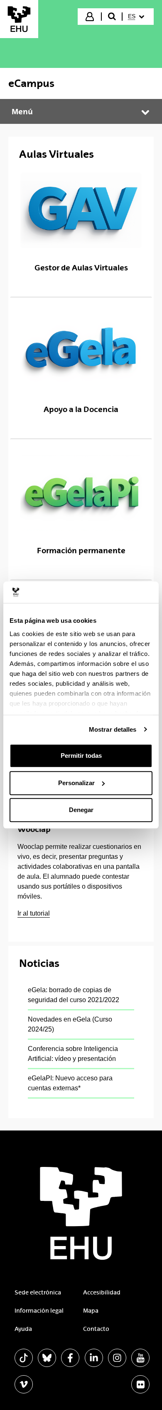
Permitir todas (81, 755)
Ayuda (23, 1329)
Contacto (96, 1329)
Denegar (81, 809)
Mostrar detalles (113, 729)
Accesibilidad (101, 1292)
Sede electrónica (38, 1292)
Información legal (39, 1310)
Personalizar (76, 782)
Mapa (90, 1310)
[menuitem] (137, 16)
